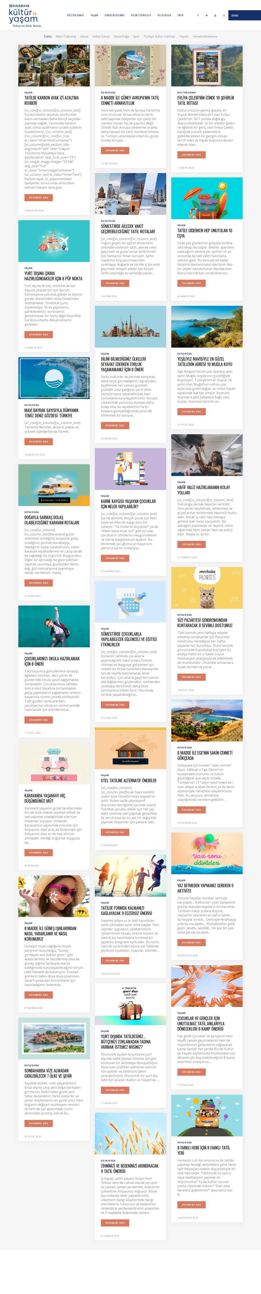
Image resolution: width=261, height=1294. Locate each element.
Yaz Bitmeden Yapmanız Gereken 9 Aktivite (205, 888)
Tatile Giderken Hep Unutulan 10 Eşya (204, 233)
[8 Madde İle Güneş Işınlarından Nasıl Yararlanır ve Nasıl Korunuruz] (54, 896)
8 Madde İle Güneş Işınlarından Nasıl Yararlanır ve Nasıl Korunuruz (50, 933)
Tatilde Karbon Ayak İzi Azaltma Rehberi (51, 100)
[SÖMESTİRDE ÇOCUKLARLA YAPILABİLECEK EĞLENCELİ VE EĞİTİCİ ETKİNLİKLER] (130, 601)
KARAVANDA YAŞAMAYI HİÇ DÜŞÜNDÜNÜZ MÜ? (44, 798)
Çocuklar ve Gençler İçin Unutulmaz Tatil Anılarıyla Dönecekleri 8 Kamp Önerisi (201, 1023)
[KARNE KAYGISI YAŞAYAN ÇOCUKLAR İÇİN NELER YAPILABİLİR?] (130, 468)
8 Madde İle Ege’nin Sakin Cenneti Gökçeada (204, 755)
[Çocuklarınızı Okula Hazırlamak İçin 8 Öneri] (54, 626)
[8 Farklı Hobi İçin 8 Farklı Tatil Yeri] (207, 1115)
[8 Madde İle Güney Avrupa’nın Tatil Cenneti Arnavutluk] (130, 65)
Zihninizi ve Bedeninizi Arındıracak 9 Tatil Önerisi (129, 1168)
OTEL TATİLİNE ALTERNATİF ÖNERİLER (128, 780)
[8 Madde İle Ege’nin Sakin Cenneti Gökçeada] (207, 720)
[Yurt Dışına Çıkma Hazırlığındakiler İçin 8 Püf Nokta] (54, 241)
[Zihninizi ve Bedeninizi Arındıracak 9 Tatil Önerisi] (130, 1133)
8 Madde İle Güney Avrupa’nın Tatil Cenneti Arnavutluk (130, 100)
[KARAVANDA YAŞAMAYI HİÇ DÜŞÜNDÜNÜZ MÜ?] (54, 763)
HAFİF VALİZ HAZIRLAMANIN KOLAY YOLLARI (203, 490)
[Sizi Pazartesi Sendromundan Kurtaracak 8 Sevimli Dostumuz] (207, 587)
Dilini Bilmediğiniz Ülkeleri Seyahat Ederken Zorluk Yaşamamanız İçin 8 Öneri (123, 364)
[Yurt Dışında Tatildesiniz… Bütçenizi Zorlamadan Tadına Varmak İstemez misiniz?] (130, 1004)
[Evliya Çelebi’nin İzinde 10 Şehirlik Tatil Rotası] (207, 65)
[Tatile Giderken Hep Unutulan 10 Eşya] (207, 198)
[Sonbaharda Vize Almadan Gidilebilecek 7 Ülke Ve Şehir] (54, 1038)
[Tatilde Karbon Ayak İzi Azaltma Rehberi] (54, 65)
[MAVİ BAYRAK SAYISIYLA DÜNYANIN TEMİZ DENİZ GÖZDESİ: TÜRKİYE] (54, 378)
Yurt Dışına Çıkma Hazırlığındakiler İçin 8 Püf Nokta (53, 276)
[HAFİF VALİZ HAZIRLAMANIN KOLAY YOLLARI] (207, 455)
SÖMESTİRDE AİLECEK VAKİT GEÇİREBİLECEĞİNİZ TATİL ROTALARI (128, 228)
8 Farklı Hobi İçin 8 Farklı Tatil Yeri (203, 1150)
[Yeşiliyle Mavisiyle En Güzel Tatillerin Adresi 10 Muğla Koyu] (207, 326)
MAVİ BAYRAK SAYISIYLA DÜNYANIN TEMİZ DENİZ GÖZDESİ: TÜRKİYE (51, 413)
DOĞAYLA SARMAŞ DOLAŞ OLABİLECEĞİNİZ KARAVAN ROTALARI (51, 520)
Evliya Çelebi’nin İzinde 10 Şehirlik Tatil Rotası (205, 100)
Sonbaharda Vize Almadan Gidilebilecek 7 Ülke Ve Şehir (48, 1073)
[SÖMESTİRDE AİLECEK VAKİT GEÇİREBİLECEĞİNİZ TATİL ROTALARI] (130, 193)
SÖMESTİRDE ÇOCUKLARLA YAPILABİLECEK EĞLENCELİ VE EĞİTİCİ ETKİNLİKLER (129, 639)
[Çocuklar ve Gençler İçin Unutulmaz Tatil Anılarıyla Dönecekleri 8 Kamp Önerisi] (207, 985)
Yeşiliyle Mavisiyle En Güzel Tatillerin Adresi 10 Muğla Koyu (204, 361)
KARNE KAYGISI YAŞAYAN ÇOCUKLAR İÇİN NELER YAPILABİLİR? (128, 503)
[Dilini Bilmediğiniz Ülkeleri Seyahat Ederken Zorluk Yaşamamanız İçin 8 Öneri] (130, 326)
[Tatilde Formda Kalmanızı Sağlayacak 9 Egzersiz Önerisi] (130, 875)
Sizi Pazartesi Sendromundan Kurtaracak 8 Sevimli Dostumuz (205, 622)
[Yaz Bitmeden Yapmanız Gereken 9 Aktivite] (207, 853)
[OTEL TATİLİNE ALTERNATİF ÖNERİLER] (130, 748)
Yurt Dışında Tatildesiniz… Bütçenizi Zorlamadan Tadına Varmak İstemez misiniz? (126, 1041)
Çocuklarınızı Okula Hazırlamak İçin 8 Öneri (52, 661)
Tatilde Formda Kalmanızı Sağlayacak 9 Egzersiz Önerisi (126, 910)
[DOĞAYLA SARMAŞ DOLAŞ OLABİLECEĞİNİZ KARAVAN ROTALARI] (54, 485)
